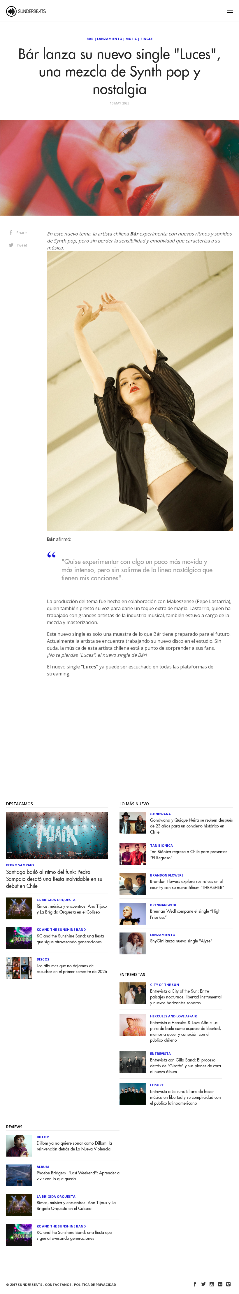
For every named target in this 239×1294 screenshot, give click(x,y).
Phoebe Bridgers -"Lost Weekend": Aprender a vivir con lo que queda (78, 1176)
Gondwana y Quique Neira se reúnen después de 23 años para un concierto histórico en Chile (191, 826)
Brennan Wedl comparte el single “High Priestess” (185, 914)
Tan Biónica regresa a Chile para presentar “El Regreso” (188, 855)
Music (131, 38)
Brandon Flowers (167, 875)
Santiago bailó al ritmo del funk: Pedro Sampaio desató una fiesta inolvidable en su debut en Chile (54, 879)
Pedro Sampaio (20, 865)
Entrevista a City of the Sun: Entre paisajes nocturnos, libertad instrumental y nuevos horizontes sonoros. (186, 997)
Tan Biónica (161, 845)
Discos (43, 959)
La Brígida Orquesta (56, 899)
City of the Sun (164, 984)
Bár (90, 38)
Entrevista (160, 1053)
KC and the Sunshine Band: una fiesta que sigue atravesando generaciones (70, 939)
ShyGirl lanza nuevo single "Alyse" (181, 941)
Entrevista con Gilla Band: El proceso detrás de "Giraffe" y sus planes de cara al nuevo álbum (185, 1066)
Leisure (157, 1085)
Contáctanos (58, 1284)
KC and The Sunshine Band (61, 929)
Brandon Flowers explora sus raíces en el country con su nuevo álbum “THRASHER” (187, 884)
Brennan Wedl (163, 905)
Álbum (43, 1166)
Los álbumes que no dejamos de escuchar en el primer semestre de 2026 (72, 969)
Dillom (43, 1137)
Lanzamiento (109, 38)
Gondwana (160, 814)
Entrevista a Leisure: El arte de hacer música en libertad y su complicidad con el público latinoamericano (185, 1097)
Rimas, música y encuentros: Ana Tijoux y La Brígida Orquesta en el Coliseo (72, 909)
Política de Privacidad (95, 1284)
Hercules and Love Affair (173, 1016)
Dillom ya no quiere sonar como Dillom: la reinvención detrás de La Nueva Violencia (74, 1146)
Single (146, 38)
